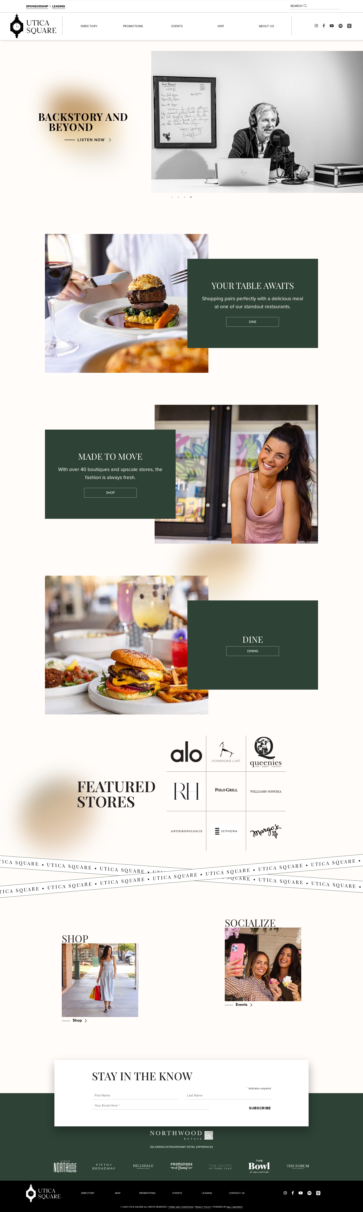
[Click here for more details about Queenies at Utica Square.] (265, 751)
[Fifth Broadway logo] (104, 1166)
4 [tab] (191, 197)
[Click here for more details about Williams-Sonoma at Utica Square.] (265, 791)
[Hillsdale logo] (143, 1166)
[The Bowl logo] (259, 1166)
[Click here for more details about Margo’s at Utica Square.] (265, 831)
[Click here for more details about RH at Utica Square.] (186, 791)
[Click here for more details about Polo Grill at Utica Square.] (226, 791)
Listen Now (91, 140)
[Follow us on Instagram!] (316, 26)
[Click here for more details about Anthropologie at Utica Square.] (186, 831)
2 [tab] (178, 197)
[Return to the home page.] (33, 26)
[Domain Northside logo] (65, 1166)
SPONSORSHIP (37, 6)
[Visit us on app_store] (349, 26)
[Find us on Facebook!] (324, 26)
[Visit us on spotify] (340, 26)
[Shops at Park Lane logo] (220, 1166)
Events (241, 1004)
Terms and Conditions (180, 1207)
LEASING (58, 6)
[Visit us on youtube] (332, 26)
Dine (252, 321)
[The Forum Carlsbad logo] (298, 1166)
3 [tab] (185, 197)
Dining (252, 651)
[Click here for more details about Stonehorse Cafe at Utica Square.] (226, 751)
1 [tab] (172, 197)
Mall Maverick (235, 1207)
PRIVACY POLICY (203, 1207)
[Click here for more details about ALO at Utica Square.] (186, 751)
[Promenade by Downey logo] (181, 1166)
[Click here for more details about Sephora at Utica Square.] (226, 831)
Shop (110, 492)
